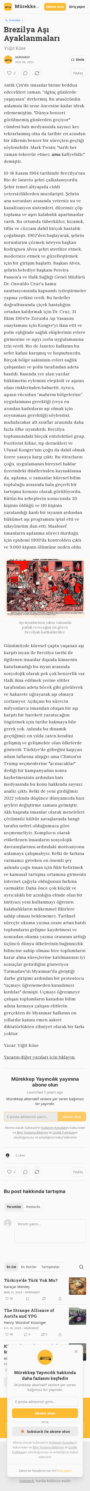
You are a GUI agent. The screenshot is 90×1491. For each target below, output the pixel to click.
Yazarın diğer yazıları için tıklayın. (39, 1057)
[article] (45, 1289)
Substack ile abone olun (48, 1431)
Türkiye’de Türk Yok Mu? (31, 1280)
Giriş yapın (77, 7)
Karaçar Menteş (17, 1286)
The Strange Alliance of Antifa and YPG (29, 1313)
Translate (14, 20)
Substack (26, 1480)
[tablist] (23, 1207)
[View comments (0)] (25, 73)
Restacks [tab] (33, 1207)
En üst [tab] (11, 1267)
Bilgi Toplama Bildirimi (48, 1447)
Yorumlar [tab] (14, 1207)
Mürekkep (22, 57)
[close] (76, 1351)
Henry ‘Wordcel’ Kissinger (25, 1322)
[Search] (81, 1267)
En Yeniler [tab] (29, 1267)
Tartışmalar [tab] (51, 1267)
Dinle (80, 59)
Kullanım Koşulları (62, 1442)
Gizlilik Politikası (64, 1132)
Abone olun (55, 7)
